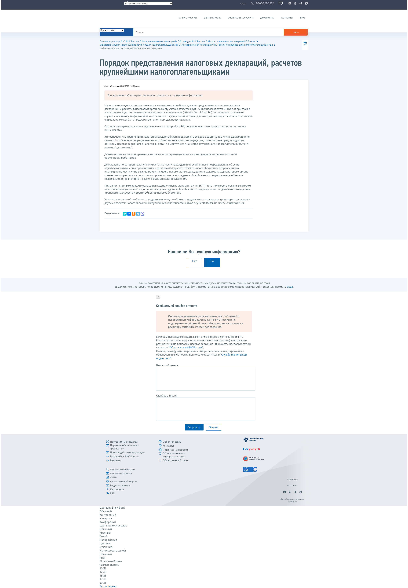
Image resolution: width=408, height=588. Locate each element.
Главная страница (110, 41)
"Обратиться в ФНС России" (186, 347)
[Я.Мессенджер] (125, 214)
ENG (302, 17)
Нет (194, 261)
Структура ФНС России (192, 41)
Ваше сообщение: (167, 365)
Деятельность (212, 17)
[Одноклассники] (133, 214)
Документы (267, 17)
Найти (296, 32)
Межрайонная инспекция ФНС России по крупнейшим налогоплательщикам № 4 (228, 44)
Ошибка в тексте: (166, 395)
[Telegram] (138, 214)
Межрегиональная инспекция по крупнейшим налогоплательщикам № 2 (140, 44)
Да (212, 261)
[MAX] (142, 214)
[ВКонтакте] (129, 214)
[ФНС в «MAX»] (306, 3)
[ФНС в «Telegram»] (300, 3)
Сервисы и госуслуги (240, 17)
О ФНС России (188, 17)
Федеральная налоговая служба (159, 41)
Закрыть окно (108, 586)
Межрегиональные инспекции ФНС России (231, 41)
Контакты (287, 17)
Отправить (194, 427)
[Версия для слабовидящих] (243, 3)
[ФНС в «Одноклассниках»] (295, 3)
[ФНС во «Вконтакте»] (289, 3)
